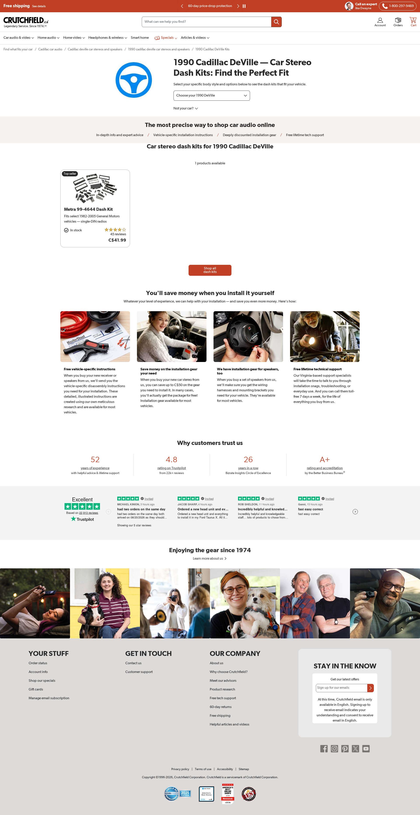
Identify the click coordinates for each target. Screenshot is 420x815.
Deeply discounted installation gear (249, 135)
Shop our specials (42, 681)
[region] (210, 603)
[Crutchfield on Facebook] (324, 748)
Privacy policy (180, 769)
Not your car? (183, 108)
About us (216, 663)
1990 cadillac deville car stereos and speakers (159, 49)
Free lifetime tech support (304, 135)
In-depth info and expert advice (119, 135)
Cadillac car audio (50, 49)
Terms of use (203, 769)
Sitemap (244, 769)
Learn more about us (208, 558)
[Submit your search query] (276, 22)
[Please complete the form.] (370, 688)
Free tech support (223, 698)
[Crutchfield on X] (355, 748)
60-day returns (210, 6)
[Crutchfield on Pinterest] (345, 748)
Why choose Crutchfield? (229, 672)
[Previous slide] (182, 6)
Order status (38, 663)
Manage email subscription (49, 698)
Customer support (139, 672)
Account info (38, 672)
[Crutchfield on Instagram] (334, 748)
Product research (222, 689)
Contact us (133, 663)
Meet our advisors (223, 681)
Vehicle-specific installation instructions (183, 135)
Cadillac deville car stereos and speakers (95, 49)
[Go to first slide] (238, 6)
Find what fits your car (18, 49)
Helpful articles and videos (229, 724)
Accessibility (225, 769)
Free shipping (25, 6)
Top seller (70, 173)
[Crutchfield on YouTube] (366, 748)
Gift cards (36, 689)
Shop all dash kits (210, 270)
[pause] (244, 6)
